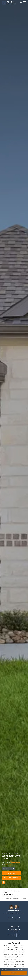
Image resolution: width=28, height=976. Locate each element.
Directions (10, 935)
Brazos (8, 864)
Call (17, 917)
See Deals (14, 973)
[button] (8, 868)
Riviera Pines (15, 863)
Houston (9, 861)
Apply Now (11, 873)
